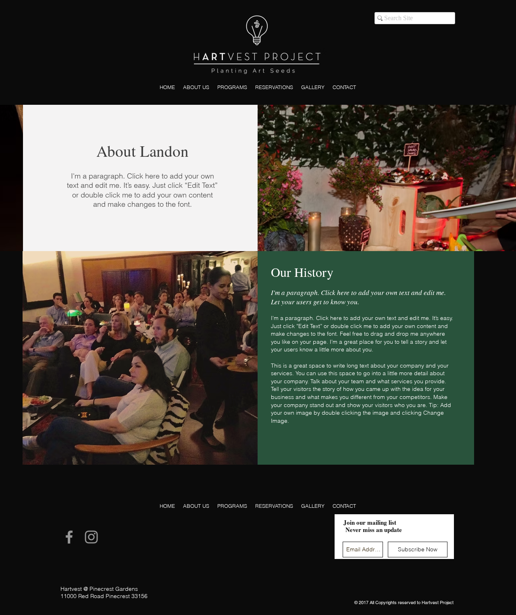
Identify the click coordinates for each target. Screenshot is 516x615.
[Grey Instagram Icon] (91, 537)
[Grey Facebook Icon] (69, 537)
